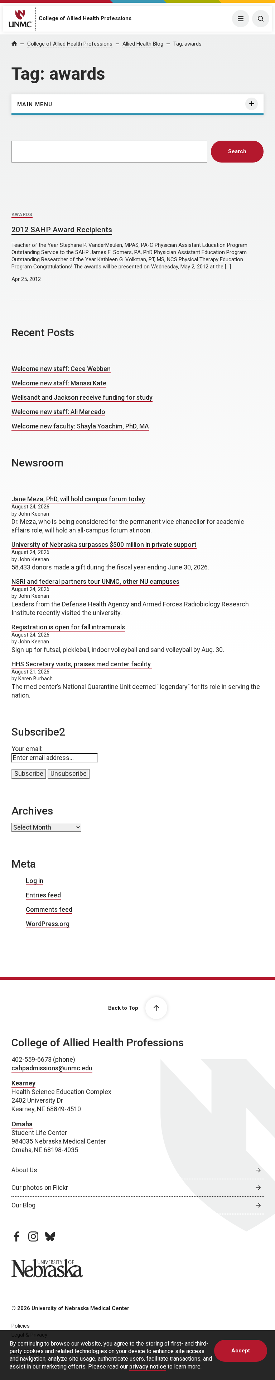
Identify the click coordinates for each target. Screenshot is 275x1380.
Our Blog (23, 1205)
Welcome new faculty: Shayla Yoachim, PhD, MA (80, 426)
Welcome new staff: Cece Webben (61, 368)
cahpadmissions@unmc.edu (51, 1068)
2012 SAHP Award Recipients (61, 229)
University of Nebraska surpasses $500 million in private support (104, 544)
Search (237, 151)
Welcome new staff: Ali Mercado (58, 412)
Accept (240, 1350)
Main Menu (35, 104)
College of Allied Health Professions (85, 18)
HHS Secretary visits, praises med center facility (81, 664)
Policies (20, 1326)
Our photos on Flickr (39, 1187)
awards (22, 214)
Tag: (187, 44)
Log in (34, 880)
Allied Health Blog (142, 44)
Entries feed (43, 895)
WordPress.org (47, 924)
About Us (24, 1170)
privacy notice (147, 1366)
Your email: (27, 748)
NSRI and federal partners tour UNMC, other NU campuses (95, 581)
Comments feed (49, 909)
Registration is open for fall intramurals (68, 627)
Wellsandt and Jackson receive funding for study (82, 397)
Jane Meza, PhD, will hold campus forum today (78, 499)
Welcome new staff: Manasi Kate (58, 383)
